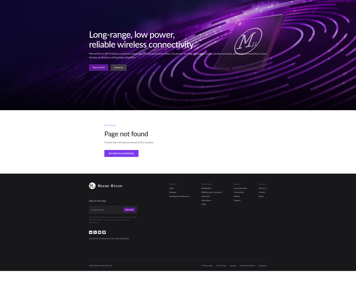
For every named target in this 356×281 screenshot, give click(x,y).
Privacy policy (207, 266)
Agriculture (206, 200)
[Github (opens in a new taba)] (104, 232)
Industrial (205, 196)
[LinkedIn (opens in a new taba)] (90, 232)
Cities (204, 204)
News (261, 196)
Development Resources (179, 196)
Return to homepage (121, 153)
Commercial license (247, 266)
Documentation (240, 188)
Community (239, 192)
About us (263, 188)
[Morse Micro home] (105, 186)
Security (233, 266)
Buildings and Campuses (212, 192)
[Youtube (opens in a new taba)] (99, 232)
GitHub (237, 196)
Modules (172, 192)
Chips (171, 188)
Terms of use (221, 266)
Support (237, 200)
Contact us (262, 266)
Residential (206, 188)
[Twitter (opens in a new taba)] (95, 232)
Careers (262, 192)
